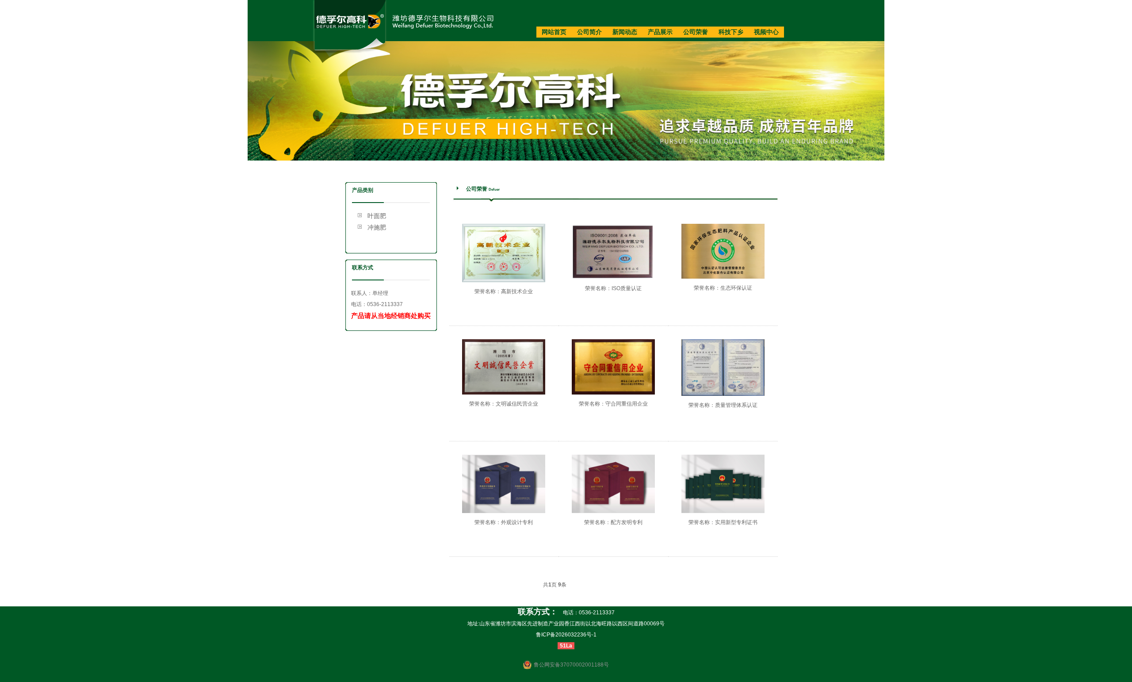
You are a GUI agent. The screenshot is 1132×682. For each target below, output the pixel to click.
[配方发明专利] (613, 511)
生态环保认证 (736, 288)
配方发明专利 (626, 522)
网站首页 (554, 32)
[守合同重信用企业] (613, 393)
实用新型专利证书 (736, 522)
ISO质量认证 (627, 288)
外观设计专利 (517, 522)
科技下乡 (731, 32)
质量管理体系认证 (736, 405)
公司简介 (589, 32)
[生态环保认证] (723, 277)
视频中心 (766, 32)
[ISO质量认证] (613, 277)
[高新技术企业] (503, 280)
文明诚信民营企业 (517, 404)
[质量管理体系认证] (723, 394)
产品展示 (660, 32)
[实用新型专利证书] (723, 511)
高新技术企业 (517, 291)
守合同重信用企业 (626, 404)
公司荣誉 (695, 32)
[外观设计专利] (503, 511)
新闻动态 (624, 32)
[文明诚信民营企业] (503, 393)
